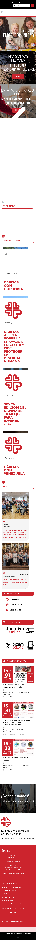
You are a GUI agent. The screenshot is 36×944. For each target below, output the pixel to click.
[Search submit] (32, 5)
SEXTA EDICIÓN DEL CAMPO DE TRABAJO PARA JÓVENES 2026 (15, 414)
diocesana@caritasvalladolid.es (12, 921)
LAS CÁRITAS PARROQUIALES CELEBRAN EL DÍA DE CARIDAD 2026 (15, 582)
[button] (8, 5)
